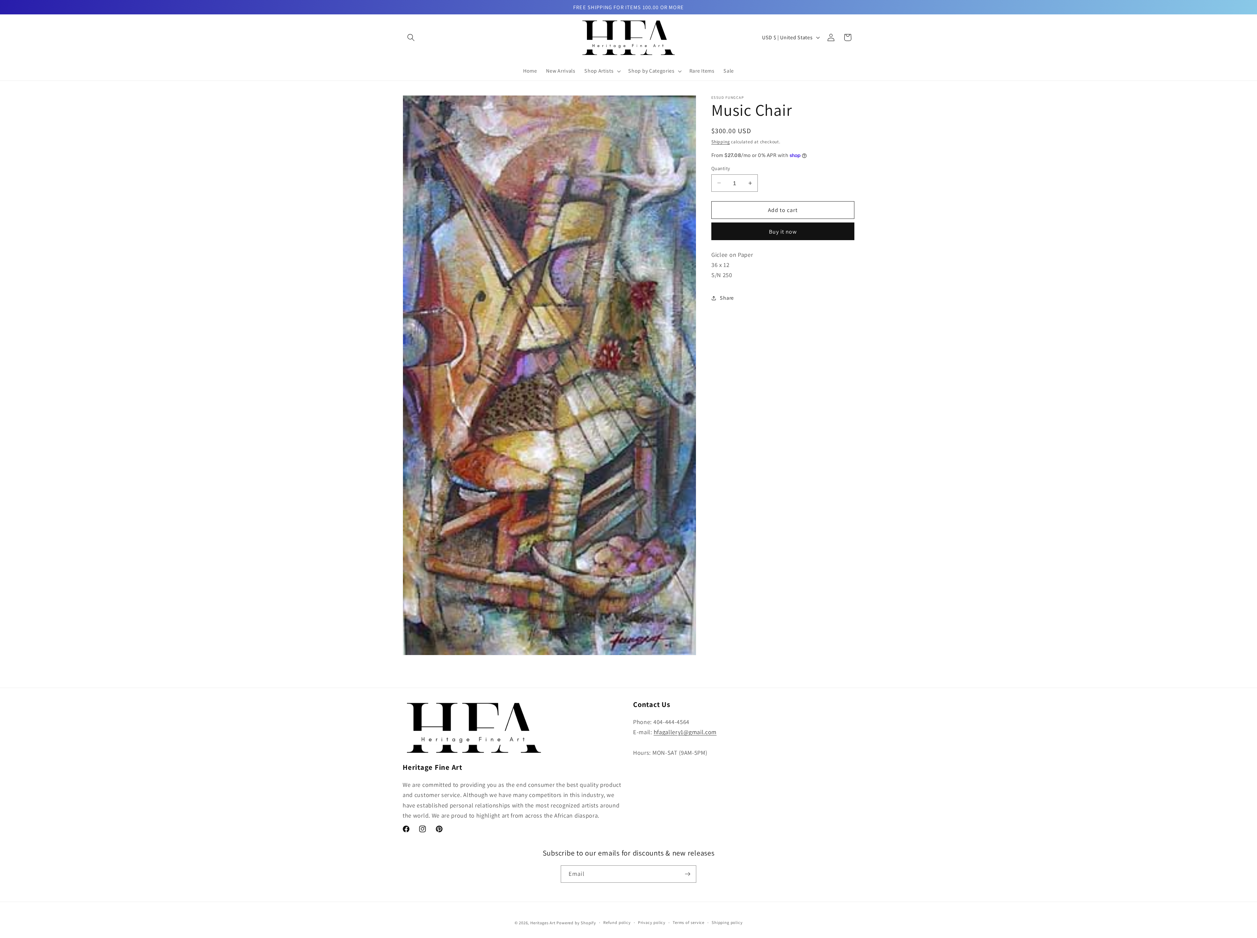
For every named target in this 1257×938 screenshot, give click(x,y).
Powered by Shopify (576, 923)
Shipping (720, 142)
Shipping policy (727, 922)
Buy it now (783, 231)
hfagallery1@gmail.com (685, 732)
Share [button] (727, 297)
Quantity (720, 168)
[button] (411, 37)
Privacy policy (651, 922)
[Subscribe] (687, 874)
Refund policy (616, 922)
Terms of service (688, 922)
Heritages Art (542, 923)
